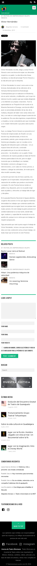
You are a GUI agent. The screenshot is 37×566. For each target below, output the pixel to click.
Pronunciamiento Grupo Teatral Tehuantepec (18, 414)
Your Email (4, 334)
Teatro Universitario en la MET (26, 494)
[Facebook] (3, 509)
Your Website (5, 343)
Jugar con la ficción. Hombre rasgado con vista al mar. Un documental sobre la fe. (20, 435)
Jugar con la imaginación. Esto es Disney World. (21, 447)
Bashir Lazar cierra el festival (13, 251)
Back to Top (18, 526)
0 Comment (25, 27)
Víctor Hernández (9, 21)
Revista (4, 18)
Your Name (4, 326)
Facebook (11, 544)
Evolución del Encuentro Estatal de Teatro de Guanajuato (22, 403)
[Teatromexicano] (4, 10)
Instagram (29, 544)
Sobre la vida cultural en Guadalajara (17, 424)
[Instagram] (8, 509)
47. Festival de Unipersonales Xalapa (15, 16)
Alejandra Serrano (12, 27)
